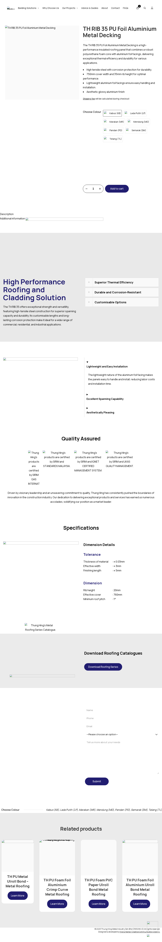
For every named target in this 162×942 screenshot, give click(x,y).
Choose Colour (92, 112)
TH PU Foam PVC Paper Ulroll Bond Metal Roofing (98, 887)
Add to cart (117, 188)
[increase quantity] (100, 188)
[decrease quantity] (86, 188)
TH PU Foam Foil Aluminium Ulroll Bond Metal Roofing (140, 887)
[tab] (81, 214)
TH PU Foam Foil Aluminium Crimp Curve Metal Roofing (57, 887)
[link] (122, 282)
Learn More (17, 895)
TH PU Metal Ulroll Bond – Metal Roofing (18, 881)
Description (7, 214)
